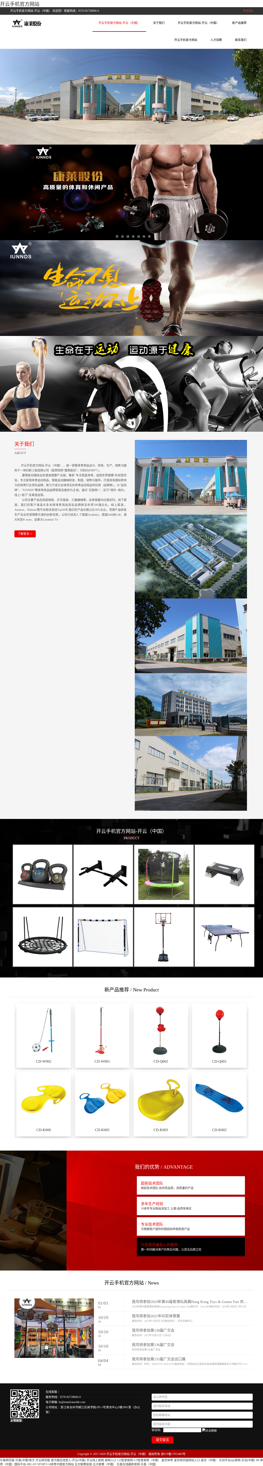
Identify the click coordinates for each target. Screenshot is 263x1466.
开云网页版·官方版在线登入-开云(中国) (61, 1460)
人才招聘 (216, 39)
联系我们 (241, 39)
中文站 (247, 10)
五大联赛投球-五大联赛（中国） (95, 1464)
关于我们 (159, 22)
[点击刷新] (209, 1430)
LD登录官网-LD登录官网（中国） (139, 1460)
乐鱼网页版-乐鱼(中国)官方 (17, 1460)
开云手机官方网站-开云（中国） (119, 22)
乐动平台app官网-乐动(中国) (237, 1460)
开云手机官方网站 (19, 4)
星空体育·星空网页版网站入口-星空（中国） (189, 1460)
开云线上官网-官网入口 (101, 1460)
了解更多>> (25, 533)
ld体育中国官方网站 (61, 1464)
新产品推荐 (239, 22)
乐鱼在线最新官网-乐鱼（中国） (137, 1464)
